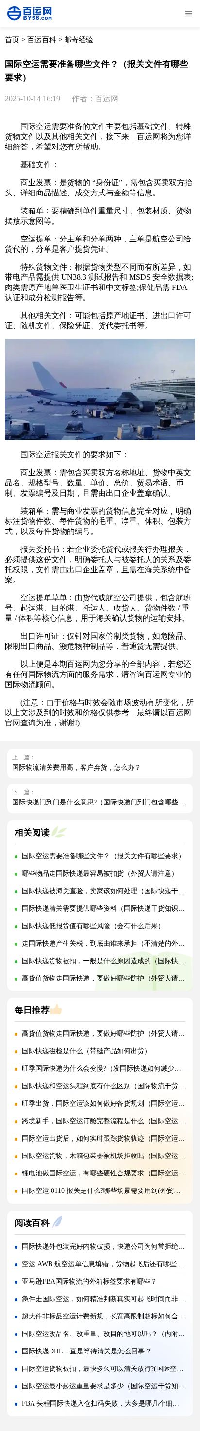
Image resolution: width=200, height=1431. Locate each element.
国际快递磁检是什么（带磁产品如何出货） (86, 1051)
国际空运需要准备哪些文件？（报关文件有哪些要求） (103, 856)
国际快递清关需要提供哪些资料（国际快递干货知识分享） (110, 908)
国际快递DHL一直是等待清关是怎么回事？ (86, 1351)
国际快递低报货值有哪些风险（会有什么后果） (93, 926)
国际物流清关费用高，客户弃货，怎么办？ (76, 767)
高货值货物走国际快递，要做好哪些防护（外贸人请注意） (110, 978)
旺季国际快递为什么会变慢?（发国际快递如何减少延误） (108, 1068)
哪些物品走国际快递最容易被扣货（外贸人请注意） (100, 873)
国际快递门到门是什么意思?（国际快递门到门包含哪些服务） (105, 802)
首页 (12, 40)
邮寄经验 (78, 40)
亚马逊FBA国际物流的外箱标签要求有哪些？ (89, 1281)
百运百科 (41, 40)
